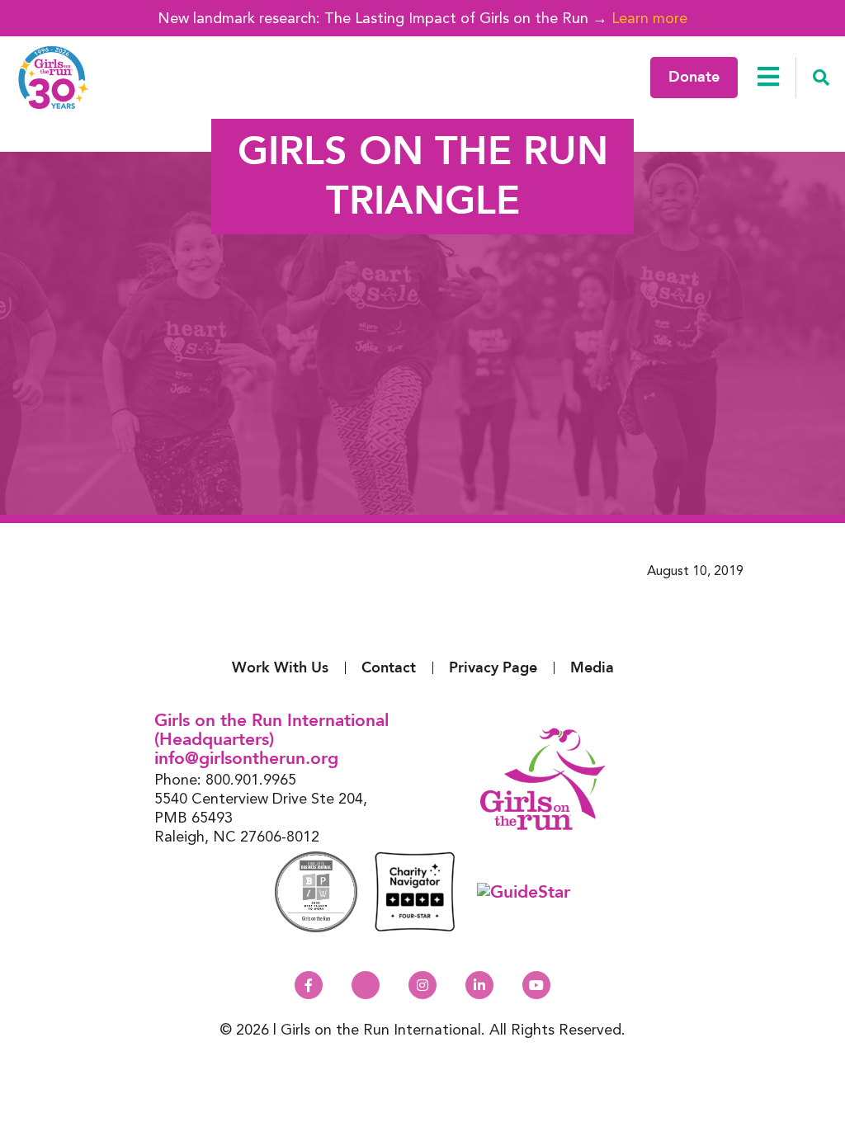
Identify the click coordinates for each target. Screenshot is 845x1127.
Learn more (649, 17)
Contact (388, 668)
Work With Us (280, 668)
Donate (694, 77)
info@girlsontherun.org (246, 759)
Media (592, 668)
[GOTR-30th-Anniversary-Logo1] (53, 77)
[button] (820, 77)
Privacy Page (493, 668)
